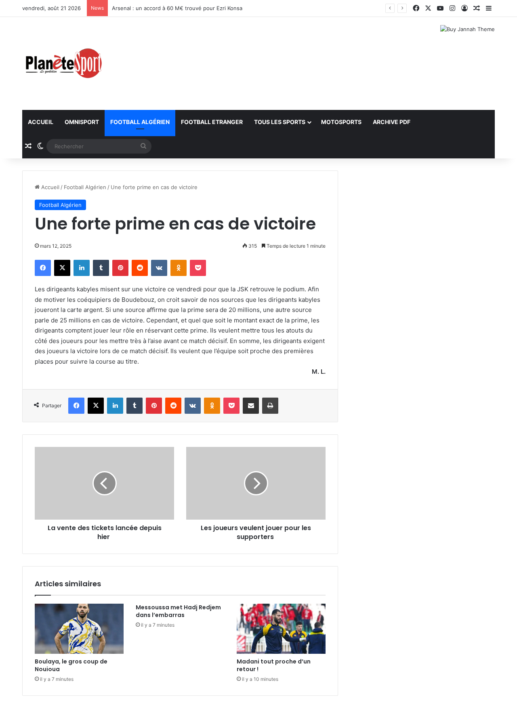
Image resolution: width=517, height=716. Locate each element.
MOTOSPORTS (341, 121)
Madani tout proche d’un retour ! (274, 665)
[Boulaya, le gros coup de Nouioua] (79, 629)
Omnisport (82, 121)
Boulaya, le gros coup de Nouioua (71, 665)
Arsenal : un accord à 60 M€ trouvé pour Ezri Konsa (177, 8)
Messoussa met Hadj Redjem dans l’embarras (178, 611)
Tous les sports (279, 121)
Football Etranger (212, 121)
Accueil (40, 121)
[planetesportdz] (62, 63)
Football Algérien (140, 121)
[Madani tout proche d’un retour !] (281, 629)
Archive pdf (391, 121)
